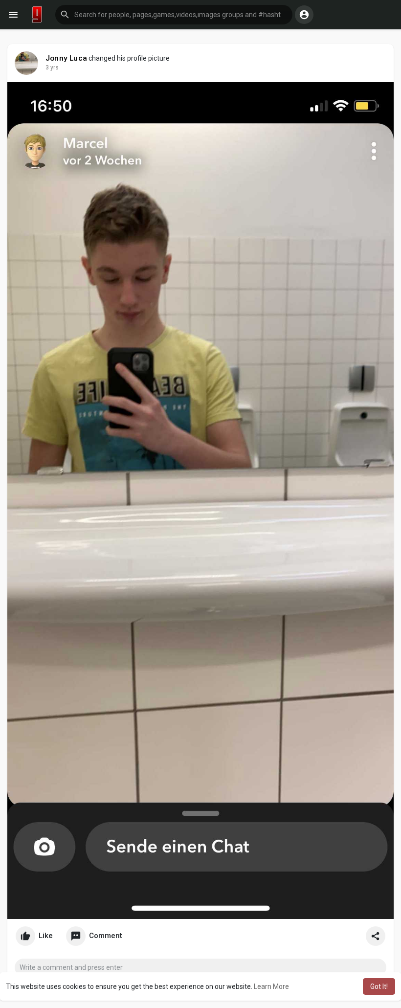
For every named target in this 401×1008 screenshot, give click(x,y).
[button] (173, 14)
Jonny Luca (66, 58)
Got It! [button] (379, 986)
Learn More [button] (271, 986)
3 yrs (52, 67)
